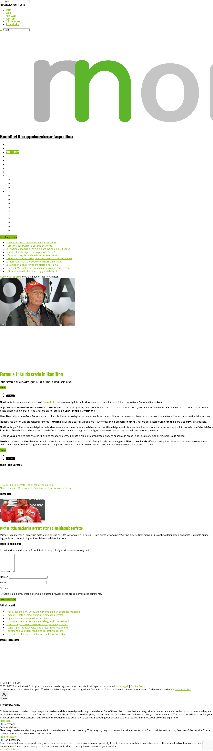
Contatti (10, 12)
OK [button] (172, 689)
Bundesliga (18, 211)
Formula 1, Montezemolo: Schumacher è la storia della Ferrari (36, 488)
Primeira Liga (20, 222)
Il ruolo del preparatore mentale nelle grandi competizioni (37, 621)
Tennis (16, 183)
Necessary (9, 724)
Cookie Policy (138, 686)
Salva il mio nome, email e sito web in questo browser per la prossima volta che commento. (52, 593)
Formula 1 (41, 382)
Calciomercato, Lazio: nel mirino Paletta (26, 484)
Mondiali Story (15, 164)
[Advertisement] (106, 348)
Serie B (16, 199)
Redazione (11, 18)
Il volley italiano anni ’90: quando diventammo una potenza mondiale (43, 611)
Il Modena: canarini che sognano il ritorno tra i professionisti (39, 258)
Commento (7, 571)
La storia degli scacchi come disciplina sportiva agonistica (37, 624)
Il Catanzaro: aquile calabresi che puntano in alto (32, 255)
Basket (16, 187)
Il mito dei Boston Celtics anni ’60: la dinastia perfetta (34, 615)
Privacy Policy (12, 24)
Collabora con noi (14, 21)
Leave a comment (54, 382)
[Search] (1, 2)
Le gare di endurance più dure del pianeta (28, 618)
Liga (14, 207)
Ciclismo (11, 148)
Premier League (21, 203)
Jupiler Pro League (23, 230)
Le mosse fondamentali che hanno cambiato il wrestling (36, 634)
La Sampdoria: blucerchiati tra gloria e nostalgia (32, 264)
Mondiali (11, 160)
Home (8, 10)
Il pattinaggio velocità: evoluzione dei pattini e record (34, 630)
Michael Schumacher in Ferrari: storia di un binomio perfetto (41, 528)
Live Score (12, 176)
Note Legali (11, 15)
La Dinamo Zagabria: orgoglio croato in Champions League (38, 248)
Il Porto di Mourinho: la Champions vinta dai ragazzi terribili (38, 268)
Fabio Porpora (7, 382)
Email (4, 582)
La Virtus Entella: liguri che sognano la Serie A (30, 252)
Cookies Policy (183, 689)
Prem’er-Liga (20, 226)
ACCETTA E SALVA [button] (10, 749)
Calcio (9, 172)
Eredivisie (18, 219)
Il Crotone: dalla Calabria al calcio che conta (29, 245)
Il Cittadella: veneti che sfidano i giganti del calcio (32, 271)
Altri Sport (12, 152)
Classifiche (12, 191)
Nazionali (11, 156)
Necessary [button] (5, 720)
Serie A (16, 195)
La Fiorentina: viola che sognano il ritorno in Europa (34, 261)
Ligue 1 (16, 215)
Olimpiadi (11, 168)
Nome (4, 576)
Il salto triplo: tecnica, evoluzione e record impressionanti (37, 627)
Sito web (4, 588)
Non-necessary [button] (8, 736)
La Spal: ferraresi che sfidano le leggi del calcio (31, 242)
